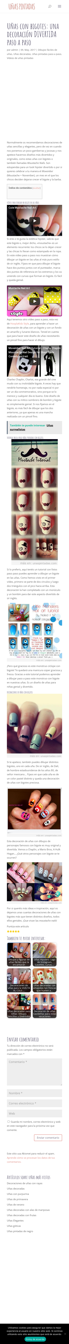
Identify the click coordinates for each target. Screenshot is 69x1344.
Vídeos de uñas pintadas (20, 58)
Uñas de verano (15, 1204)
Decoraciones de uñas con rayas (24, 1183)
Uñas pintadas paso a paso (46, 54)
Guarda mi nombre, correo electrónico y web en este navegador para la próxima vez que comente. (33, 1126)
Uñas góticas (14, 1225)
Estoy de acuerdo (35, 1339)
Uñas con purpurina (18, 1193)
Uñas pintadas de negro (20, 1231)
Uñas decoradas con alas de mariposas (28, 1209)
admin (14, 49)
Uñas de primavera (17, 1199)
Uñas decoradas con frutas (21, 1215)
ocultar (36, 187)
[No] (65, 1333)
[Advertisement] (34, 104)
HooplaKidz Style (19, 323)
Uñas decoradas (22, 54)
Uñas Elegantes (15, 1220)
